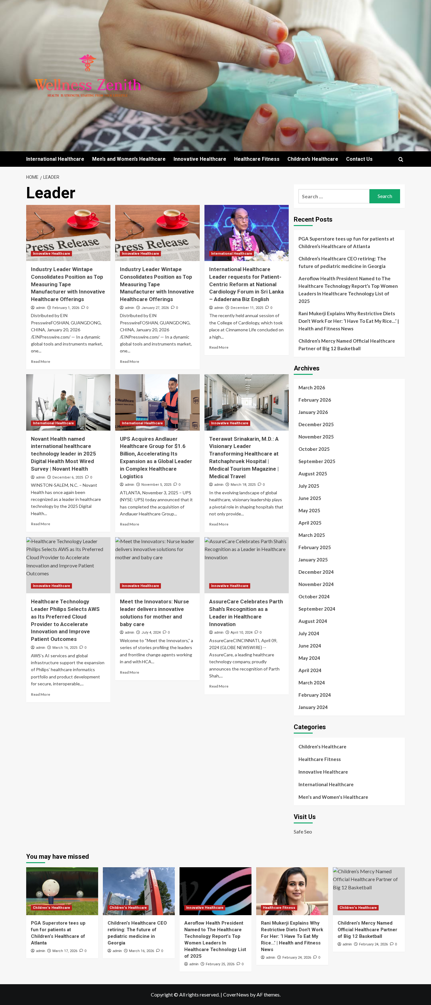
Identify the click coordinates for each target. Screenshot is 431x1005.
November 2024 (316, 584)
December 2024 (316, 572)
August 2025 (312, 473)
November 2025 (316, 436)
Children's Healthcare (322, 746)
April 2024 (310, 670)
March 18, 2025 (243, 485)
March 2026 (311, 387)
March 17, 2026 (64, 951)
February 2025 (314, 547)
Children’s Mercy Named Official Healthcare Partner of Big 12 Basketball (346, 344)
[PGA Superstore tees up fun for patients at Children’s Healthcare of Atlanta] (62, 891)
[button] (401, 159)
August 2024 (312, 621)
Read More (40, 361)
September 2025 (316, 461)
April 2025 (310, 523)
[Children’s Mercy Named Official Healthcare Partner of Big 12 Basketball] (369, 891)
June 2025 (309, 498)
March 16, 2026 (141, 951)
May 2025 (309, 510)
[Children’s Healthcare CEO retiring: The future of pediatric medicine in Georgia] (139, 891)
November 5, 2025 (156, 485)
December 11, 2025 (247, 308)
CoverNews (236, 994)
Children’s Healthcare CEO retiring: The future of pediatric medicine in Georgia (342, 262)
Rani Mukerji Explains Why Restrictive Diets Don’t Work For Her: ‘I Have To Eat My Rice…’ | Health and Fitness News (348, 321)
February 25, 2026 (220, 964)
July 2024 (308, 633)
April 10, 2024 (241, 632)
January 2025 (313, 559)
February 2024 (314, 695)
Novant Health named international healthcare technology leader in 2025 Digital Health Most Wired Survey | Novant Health (63, 454)
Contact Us (359, 159)
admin (40, 308)
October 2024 (314, 596)
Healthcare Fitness (257, 159)
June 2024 (309, 645)
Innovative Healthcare (200, 159)
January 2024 (313, 707)
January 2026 (313, 412)
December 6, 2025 (67, 477)
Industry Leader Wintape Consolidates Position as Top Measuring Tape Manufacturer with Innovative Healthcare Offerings (68, 284)
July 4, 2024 (151, 632)
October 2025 (314, 449)
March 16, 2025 (64, 648)
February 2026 (314, 400)
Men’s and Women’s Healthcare (129, 159)
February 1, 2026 (65, 308)
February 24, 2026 (296, 958)
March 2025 (311, 535)
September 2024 (316, 609)
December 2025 (316, 424)
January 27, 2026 (155, 308)
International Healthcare (55, 159)
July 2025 (308, 486)
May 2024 (309, 658)
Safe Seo (303, 831)
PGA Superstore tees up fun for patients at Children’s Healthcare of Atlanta (346, 242)
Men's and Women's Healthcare (333, 797)
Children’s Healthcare (312, 159)
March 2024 (311, 682)
